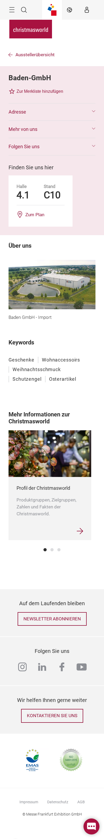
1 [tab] (45, 549)
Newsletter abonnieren (52, 618)
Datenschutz (57, 802)
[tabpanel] (50, 485)
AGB (81, 802)
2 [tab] (52, 549)
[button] (52, 112)
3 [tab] (59, 549)
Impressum (28, 802)
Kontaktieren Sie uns (52, 715)
